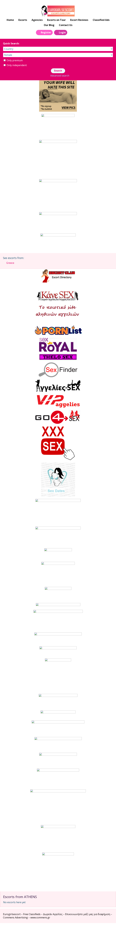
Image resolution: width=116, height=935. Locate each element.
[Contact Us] (78, 32)
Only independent (16, 65)
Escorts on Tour (56, 20)
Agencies (37, 20)
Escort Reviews (79, 20)
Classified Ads (101, 20)
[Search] (71, 32)
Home (10, 20)
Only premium (14, 60)
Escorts (22, 20)
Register (46, 32)
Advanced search (59, 75)
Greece (10, 263)
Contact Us (65, 25)
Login (62, 32)
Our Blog (49, 25)
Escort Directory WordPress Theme (108, 929)
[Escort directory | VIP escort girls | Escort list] (58, 11)
